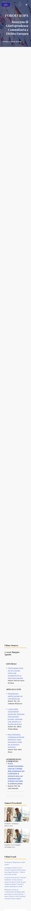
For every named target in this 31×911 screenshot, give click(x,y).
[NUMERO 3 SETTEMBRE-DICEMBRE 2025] (16, 836)
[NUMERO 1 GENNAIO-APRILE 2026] (16, 814)
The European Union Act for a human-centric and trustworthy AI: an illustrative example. (15, 673)
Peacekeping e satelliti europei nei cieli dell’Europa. (15, 696)
